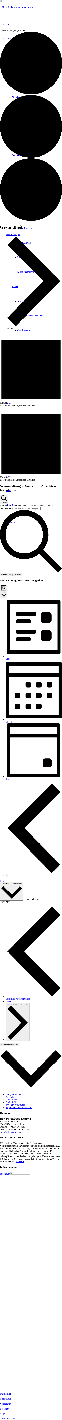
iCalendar (10, 1097)
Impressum (5, 1174)
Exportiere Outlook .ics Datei (19, 1107)
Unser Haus (5, 1399)
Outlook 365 (11, 1099)
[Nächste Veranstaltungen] (7, 875)
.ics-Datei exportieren (15, 1105)
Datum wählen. (31, 899)
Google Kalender (13, 1094)
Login (2, 1413)
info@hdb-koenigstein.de (11, 1132)
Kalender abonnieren (9, 1045)
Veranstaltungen (13, 234)
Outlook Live (12, 1102)
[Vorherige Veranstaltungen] (34, 873)
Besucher (4, 1408)
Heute (2, 881)
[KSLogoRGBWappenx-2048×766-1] (16, 7)
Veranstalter (5, 1404)
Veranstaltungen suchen (11, 575)
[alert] (31, 369)
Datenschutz (5, 1394)
